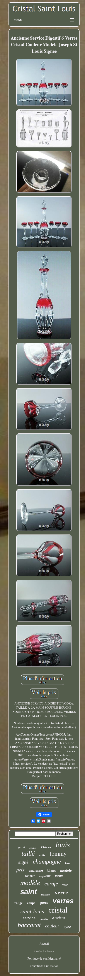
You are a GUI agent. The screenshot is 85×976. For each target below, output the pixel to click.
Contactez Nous (44, 951)
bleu (67, 863)
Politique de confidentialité (44, 958)
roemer (30, 876)
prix (20, 869)
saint (28, 892)
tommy (58, 853)
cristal (58, 910)
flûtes (46, 847)
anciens (58, 918)
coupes (32, 847)
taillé (28, 853)
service (29, 917)
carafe (51, 884)
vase (65, 885)
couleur (52, 926)
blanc (51, 870)
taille (42, 855)
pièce (44, 902)
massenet (45, 894)
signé (23, 862)
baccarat (29, 925)
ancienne (36, 870)
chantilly (44, 918)
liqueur (45, 876)
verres (63, 901)
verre (61, 892)
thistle (59, 876)
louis (63, 845)
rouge (18, 903)
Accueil (44, 943)
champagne (47, 861)
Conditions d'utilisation (44, 966)
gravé (21, 847)
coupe (31, 903)
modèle (30, 883)
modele (66, 870)
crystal (67, 927)
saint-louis (32, 911)
